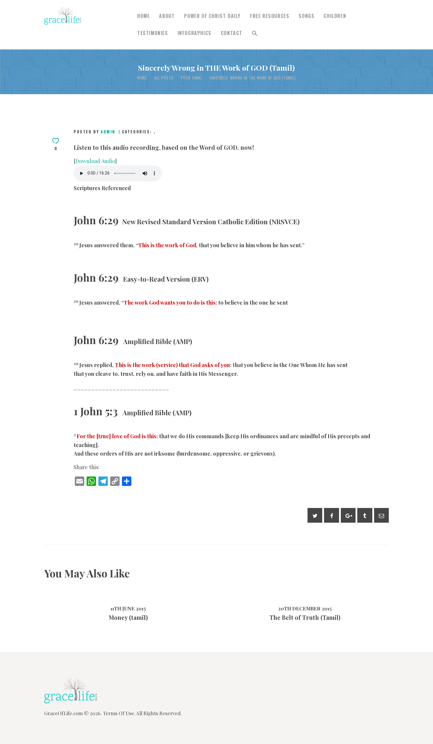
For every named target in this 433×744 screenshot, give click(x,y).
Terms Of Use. (119, 713)
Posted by (94, 131)
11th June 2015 (128, 608)
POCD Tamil (191, 78)
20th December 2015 (305, 608)
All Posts (164, 78)
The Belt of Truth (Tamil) (305, 617)
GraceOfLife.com (63, 713)
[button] (254, 33)
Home (142, 78)
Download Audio (95, 161)
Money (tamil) (128, 617)
